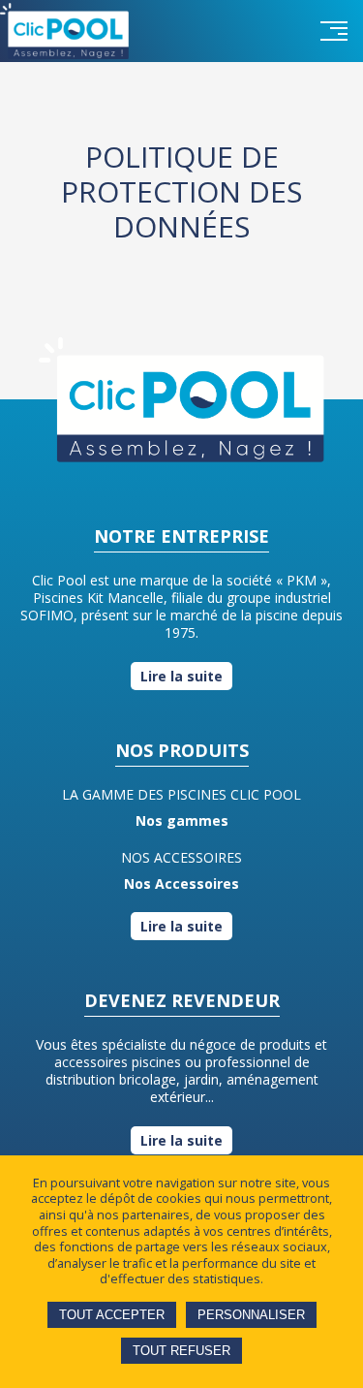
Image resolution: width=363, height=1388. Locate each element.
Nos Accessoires (181, 883)
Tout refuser (181, 1350)
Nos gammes (182, 820)
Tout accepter (112, 1315)
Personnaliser (251, 1315)
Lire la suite (181, 676)
